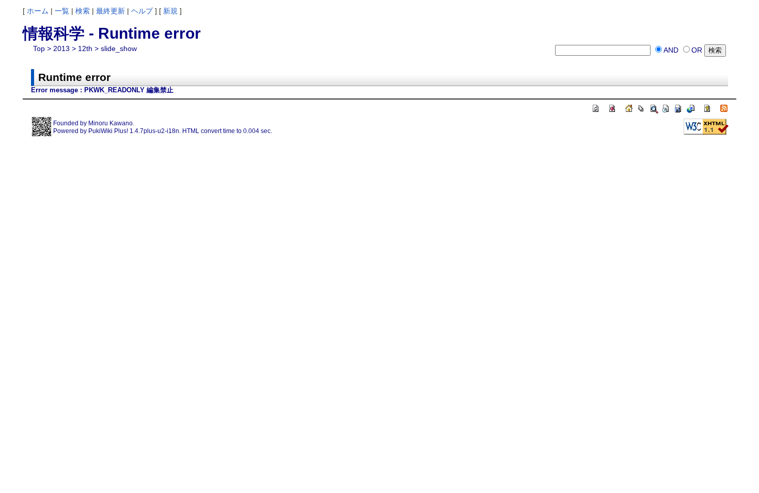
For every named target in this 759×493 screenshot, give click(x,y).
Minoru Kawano (110, 123)
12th (85, 48)
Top (39, 48)
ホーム (38, 11)
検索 (82, 11)
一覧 (62, 11)
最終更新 (110, 11)
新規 (170, 11)
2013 (61, 48)
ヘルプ (142, 11)
